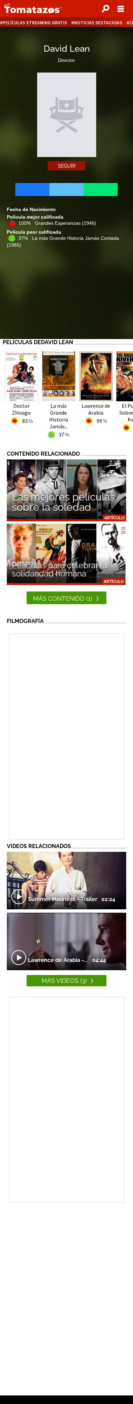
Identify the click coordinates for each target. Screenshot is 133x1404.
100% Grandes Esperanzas (57, 223)
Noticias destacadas (98, 23)
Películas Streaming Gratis (35, 23)
